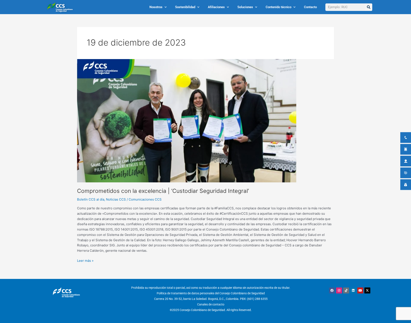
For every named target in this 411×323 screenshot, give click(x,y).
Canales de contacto (210, 304)
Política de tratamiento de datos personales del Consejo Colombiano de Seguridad (211, 293)
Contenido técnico (278, 7)
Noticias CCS (116, 199)
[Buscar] (368, 7)
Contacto (310, 7)
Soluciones (245, 7)
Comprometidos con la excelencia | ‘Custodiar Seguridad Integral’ (163, 191)
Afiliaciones (216, 7)
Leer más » (85, 260)
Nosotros (155, 7)
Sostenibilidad (185, 7)
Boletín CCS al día (90, 199)
